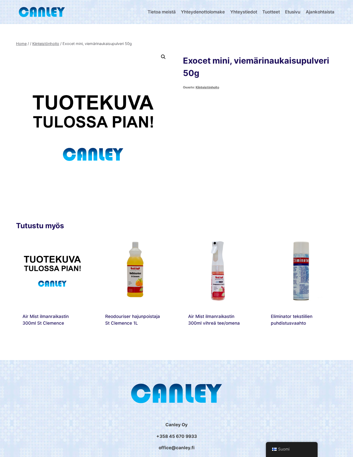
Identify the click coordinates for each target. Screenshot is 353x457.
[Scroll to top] (342, 451)
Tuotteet (271, 11)
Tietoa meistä (162, 11)
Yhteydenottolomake (203, 11)
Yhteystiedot (243, 11)
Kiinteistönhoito (207, 87)
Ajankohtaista (320, 11)
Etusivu (292, 11)
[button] (163, 57)
